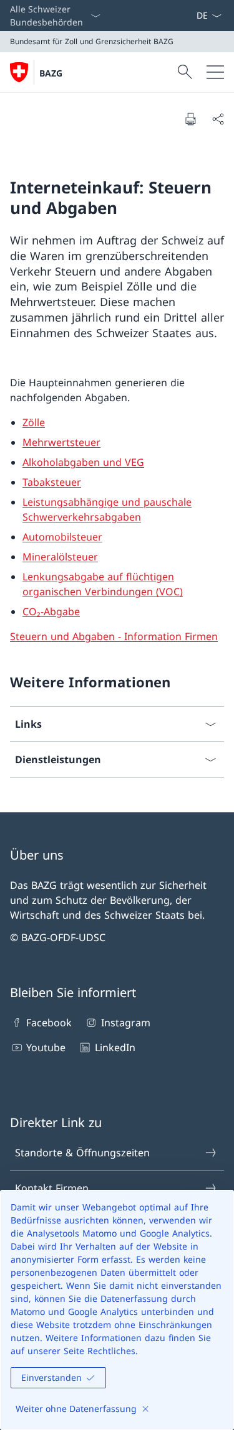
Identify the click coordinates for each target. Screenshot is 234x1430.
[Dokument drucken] (190, 118)
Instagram (125, 1022)
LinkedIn (115, 1047)
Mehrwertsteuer (61, 442)
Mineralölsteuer (60, 557)
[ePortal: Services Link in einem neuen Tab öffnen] (190, 15)
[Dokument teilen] (218, 118)
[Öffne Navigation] (215, 72)
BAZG (50, 73)
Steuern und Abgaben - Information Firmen (114, 636)
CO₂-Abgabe (51, 611)
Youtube (46, 1047)
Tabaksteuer (51, 482)
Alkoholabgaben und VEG (83, 462)
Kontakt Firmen (52, 1188)
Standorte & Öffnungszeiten (82, 1152)
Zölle (33, 422)
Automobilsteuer (62, 537)
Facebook (49, 1022)
